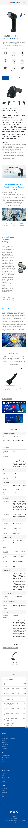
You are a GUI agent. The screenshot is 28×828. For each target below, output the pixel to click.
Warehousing (5, 736)
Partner (3, 803)
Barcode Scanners (17, 7)
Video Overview (7, 398)
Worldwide (4, 792)
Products (9, 7)
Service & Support (6, 770)
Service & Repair (6, 777)
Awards (3, 790)
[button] (3, 91)
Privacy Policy (14, 816)
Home (3, 7)
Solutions (4, 733)
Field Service (5, 744)
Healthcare (4, 746)
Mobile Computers (6, 755)
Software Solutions (6, 766)
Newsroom (4, 794)
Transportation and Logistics (8, 738)
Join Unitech (5, 799)
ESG (3, 796)
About (3, 785)
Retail (3, 740)
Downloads (4, 773)
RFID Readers (5, 759)
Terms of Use (14, 818)
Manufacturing (5, 742)
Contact (3, 806)
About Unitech (5, 788)
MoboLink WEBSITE (14, 815)
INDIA (3, 762)
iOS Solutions (5, 764)
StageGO (4, 781)
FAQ (3, 775)
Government (4, 748)
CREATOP (18, 822)
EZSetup (4, 779)
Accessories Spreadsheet (11, 647)
